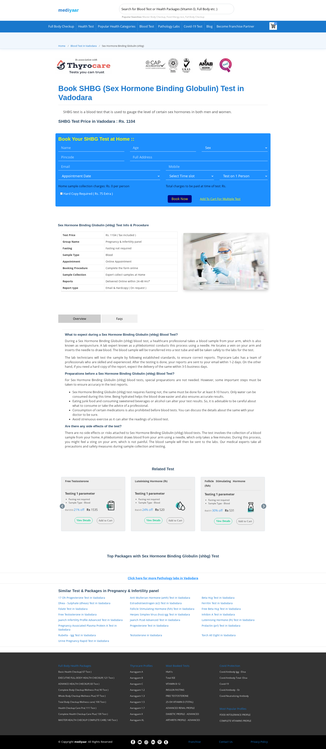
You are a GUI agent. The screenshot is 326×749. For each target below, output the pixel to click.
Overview (79, 319)
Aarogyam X (136, 714)
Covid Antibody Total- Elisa (233, 678)
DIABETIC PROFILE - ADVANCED (182, 714)
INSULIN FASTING (175, 690)
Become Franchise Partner (235, 26)
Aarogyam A (136, 672)
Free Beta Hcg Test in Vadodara (221, 609)
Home (61, 46)
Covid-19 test (193, 26)
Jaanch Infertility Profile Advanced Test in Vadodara (90, 620)
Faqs (119, 319)
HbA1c (169, 672)
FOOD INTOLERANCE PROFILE (235, 715)
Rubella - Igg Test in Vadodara (77, 635)
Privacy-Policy (259, 742)
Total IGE (170, 678)
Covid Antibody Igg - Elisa (233, 672)
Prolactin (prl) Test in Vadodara (221, 625)
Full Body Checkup (61, 26)
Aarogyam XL (137, 720)
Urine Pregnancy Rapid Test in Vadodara (83, 641)
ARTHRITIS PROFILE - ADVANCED (183, 720)
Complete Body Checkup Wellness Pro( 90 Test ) (83, 690)
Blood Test (146, 26)
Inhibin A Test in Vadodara (218, 614)
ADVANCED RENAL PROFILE (180, 708)
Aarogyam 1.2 (137, 690)
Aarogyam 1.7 (137, 708)
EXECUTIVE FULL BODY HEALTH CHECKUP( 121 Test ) (86, 678)
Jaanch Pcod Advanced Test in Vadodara (155, 620)
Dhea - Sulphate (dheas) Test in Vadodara (84, 603)
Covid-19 (224, 684)
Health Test (86, 26)
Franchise (194, 742)
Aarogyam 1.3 (137, 696)
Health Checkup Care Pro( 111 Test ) (77, 708)
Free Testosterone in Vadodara (77, 614)
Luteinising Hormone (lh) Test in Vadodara (228, 620)
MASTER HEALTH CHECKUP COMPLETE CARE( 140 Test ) (88, 720)
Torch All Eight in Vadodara (219, 635)
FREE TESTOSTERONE (177, 696)
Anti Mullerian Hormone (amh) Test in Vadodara (160, 597)
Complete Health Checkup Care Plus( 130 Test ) (83, 714)
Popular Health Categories (116, 26)
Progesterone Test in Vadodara (149, 625)
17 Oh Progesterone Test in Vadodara (81, 597)
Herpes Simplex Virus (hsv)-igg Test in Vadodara (160, 614)
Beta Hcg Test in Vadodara (218, 597)
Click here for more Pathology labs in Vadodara (163, 578)
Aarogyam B (136, 678)
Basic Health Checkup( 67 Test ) (74, 672)
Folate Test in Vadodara (73, 609)
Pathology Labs (169, 26)
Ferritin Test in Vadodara (217, 603)
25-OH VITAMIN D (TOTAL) (179, 702)
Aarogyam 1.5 (137, 702)
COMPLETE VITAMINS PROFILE (235, 721)
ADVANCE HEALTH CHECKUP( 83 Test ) (78, 684)
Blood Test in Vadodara (84, 46)
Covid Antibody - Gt (230, 690)
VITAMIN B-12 (173, 684)
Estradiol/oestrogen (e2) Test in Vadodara (156, 603)
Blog (209, 26)
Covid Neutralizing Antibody (234, 696)
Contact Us (226, 742)
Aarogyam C (136, 684)
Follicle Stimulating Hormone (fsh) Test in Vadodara (162, 609)
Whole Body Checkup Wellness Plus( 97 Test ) (82, 696)
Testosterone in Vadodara (146, 635)
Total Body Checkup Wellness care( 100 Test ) (82, 702)
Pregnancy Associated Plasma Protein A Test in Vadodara (87, 628)
